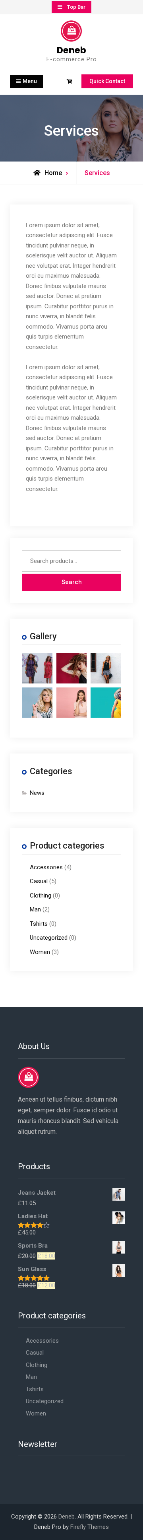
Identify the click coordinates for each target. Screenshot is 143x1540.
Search (72, 582)
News (37, 792)
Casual (39, 881)
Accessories (46, 867)
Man (35, 909)
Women (40, 952)
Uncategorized (49, 937)
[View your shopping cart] (70, 82)
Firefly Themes (89, 1526)
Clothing (40, 895)
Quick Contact (107, 81)
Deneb (71, 50)
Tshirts (39, 923)
